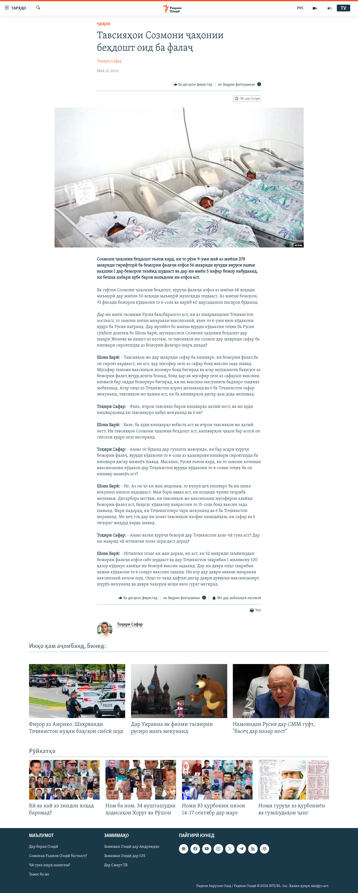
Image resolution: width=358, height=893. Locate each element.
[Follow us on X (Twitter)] (230, 849)
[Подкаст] (264, 849)
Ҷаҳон (103, 24)
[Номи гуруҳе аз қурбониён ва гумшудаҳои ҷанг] (293, 780)
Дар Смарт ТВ (115, 865)
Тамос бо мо (39, 875)
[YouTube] (314, 8)
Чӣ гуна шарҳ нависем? (49, 865)
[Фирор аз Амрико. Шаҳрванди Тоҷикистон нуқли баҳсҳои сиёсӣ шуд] (77, 691)
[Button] (192, 85)
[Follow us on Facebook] (195, 849)
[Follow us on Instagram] (218, 849)
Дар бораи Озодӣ (43, 847)
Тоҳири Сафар (109, 61)
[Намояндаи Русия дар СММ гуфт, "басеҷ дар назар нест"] (281, 691)
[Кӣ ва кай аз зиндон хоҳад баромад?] (64, 780)
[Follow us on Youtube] (206, 849)
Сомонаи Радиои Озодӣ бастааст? (58, 856)
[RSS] (252, 849)
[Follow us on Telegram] (241, 849)
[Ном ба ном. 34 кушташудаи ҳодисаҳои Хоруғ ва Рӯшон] (140, 780)
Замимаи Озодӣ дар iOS (124, 856)
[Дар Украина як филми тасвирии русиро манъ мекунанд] (179, 691)
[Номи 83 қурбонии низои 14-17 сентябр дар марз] (217, 780)
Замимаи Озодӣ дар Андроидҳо (131, 847)
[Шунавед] (329, 8)
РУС (300, 8)
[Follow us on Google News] (183, 849)
